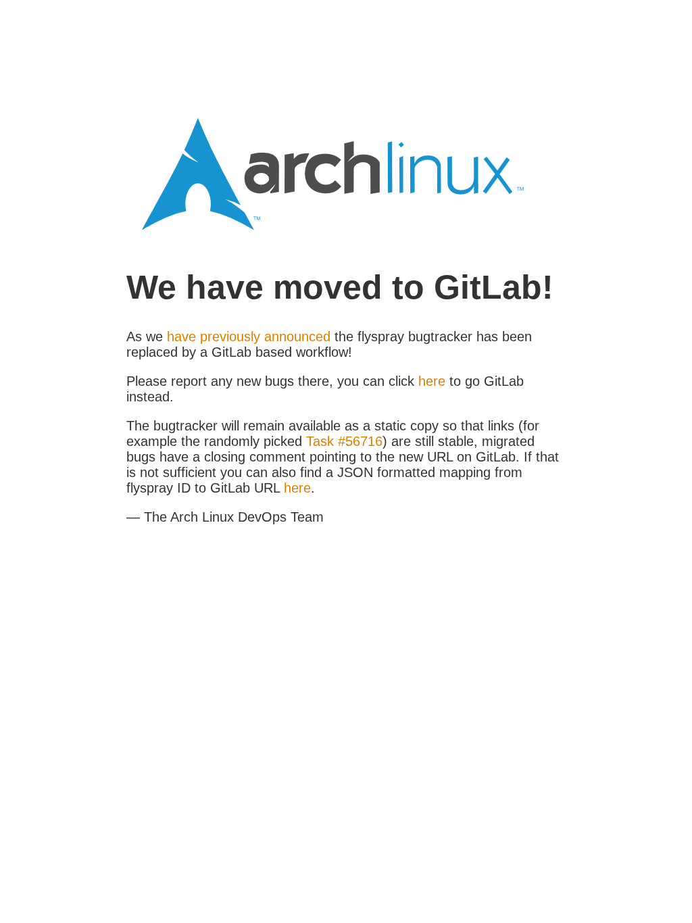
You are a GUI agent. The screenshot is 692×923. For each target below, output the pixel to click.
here (431, 381)
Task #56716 (344, 441)
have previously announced (248, 336)
